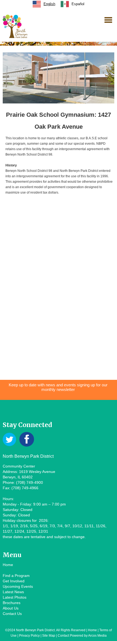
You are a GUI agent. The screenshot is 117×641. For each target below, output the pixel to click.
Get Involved (13, 581)
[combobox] (44, 4)
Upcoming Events (18, 586)
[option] (72, 4)
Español (78, 4)
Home (8, 565)
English (49, 4)
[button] (108, 20)
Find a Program (16, 575)
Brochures (11, 603)
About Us (11, 608)
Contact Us (12, 613)
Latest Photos (14, 597)
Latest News (13, 592)
